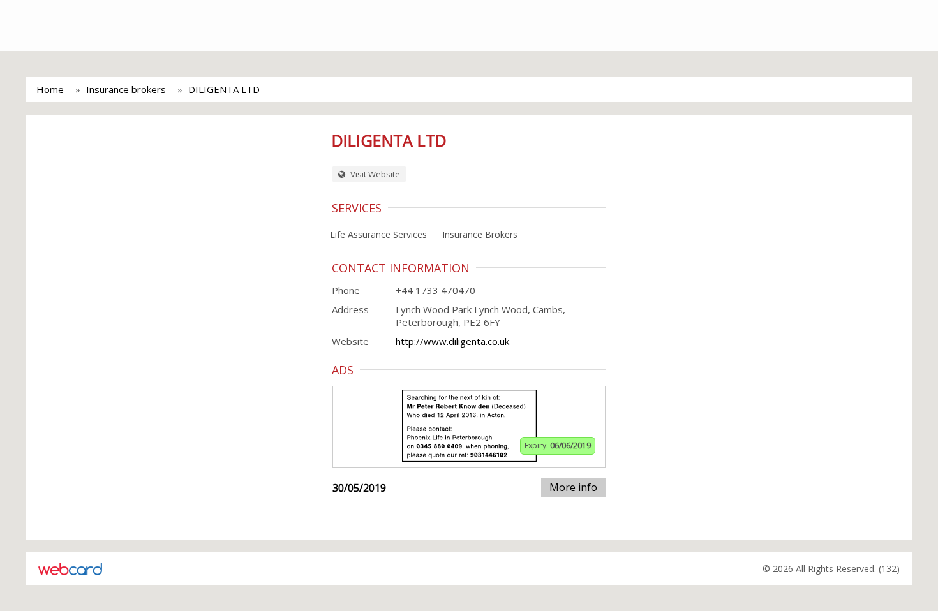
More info (573, 487)
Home (50, 89)
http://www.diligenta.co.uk (452, 341)
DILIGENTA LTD (224, 89)
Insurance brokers (126, 89)
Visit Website (374, 174)
